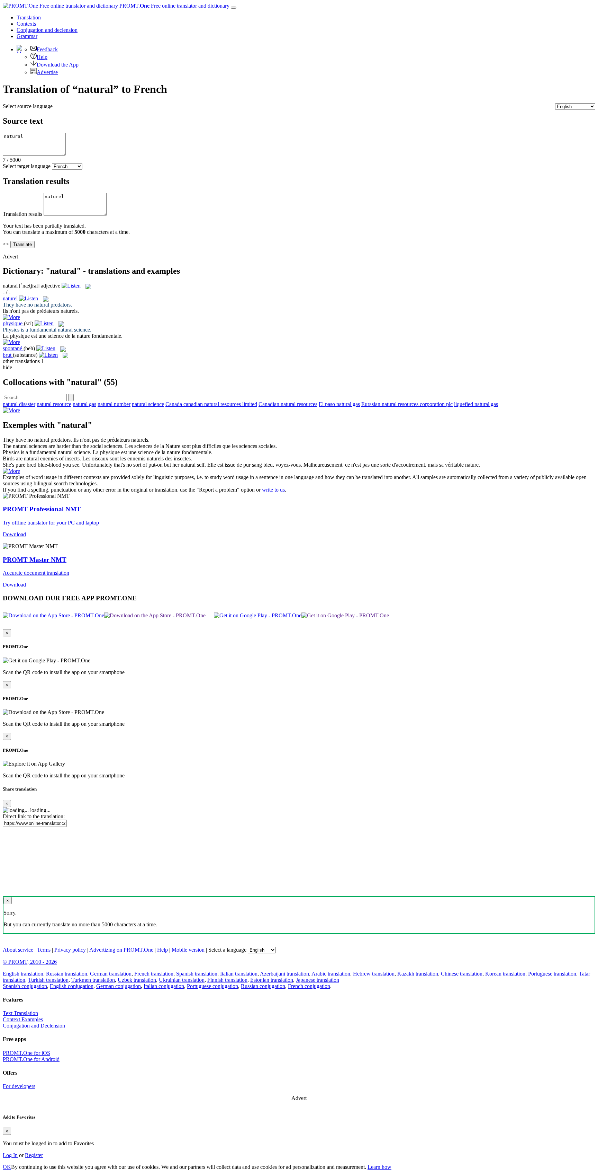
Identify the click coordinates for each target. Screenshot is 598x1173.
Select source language (28, 106)
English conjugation (71, 986)
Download (14, 534)
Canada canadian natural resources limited (211, 404)
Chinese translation (461, 974)
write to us (273, 490)
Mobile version (188, 950)
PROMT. (173, 6)
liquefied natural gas (476, 404)
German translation (111, 974)
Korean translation (505, 974)
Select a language (227, 950)
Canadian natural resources (288, 404)
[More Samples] (11, 317)
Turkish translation (48, 980)
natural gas (84, 404)
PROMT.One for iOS (26, 1053)
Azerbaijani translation (284, 974)
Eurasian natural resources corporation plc (407, 404)
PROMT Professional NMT (42, 509)
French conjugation (309, 986)
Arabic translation (330, 974)
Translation (29, 17)
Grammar (27, 36)
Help (42, 57)
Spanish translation (196, 974)
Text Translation (20, 1013)
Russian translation (66, 974)
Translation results (22, 214)
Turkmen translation (93, 980)
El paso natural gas (339, 404)
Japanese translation (317, 980)
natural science (148, 404)
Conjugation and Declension (34, 1026)
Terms (44, 950)
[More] (11, 410)
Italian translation (238, 974)
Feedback (47, 49)
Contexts (26, 24)
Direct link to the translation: (34, 816)
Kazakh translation (417, 974)
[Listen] (71, 286)
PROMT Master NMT (34, 559)
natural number (114, 404)
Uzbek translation (137, 980)
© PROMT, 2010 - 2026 (30, 962)
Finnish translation (227, 980)
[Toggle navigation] (233, 8)
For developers (19, 1086)
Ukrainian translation (182, 980)
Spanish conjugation (25, 986)
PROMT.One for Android (31, 1059)
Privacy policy (70, 950)
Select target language (27, 166)
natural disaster (19, 404)
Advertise (47, 72)
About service (18, 950)
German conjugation (118, 986)
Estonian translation (271, 980)
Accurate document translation (36, 573)
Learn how (379, 1167)
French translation (153, 974)
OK (7, 1167)
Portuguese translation (552, 974)
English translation (23, 974)
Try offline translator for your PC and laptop (51, 523)
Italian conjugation (164, 986)
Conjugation (47, 30)
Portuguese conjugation (212, 986)
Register (34, 1155)
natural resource (54, 404)
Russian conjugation (263, 986)
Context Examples (23, 1019)
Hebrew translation (374, 974)
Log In (10, 1155)
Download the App (58, 65)
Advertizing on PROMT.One (121, 950)
